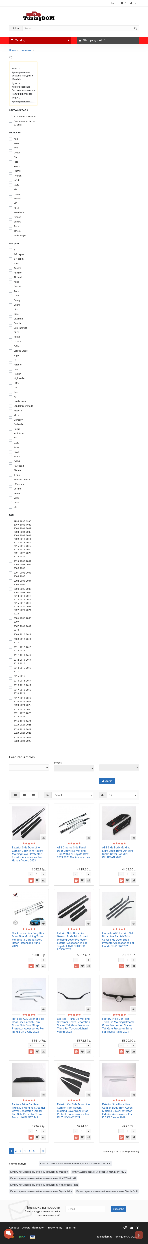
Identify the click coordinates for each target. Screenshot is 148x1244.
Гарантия (70, 1227)
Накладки (26, 50)
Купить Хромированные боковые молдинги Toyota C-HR (107, 1191)
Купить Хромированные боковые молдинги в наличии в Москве (23, 88)
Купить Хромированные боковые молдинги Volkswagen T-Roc (44, 1184)
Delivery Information (33, 1227)
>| (43, 1150)
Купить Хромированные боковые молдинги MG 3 (99, 1171)
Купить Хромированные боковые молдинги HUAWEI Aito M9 (43, 1178)
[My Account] (133, 3)
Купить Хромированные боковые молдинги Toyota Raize (41, 1191)
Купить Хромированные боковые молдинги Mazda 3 (22, 74)
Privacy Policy (54, 1227)
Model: (58, 762)
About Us (14, 1227)
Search (103, 775)
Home (12, 50)
